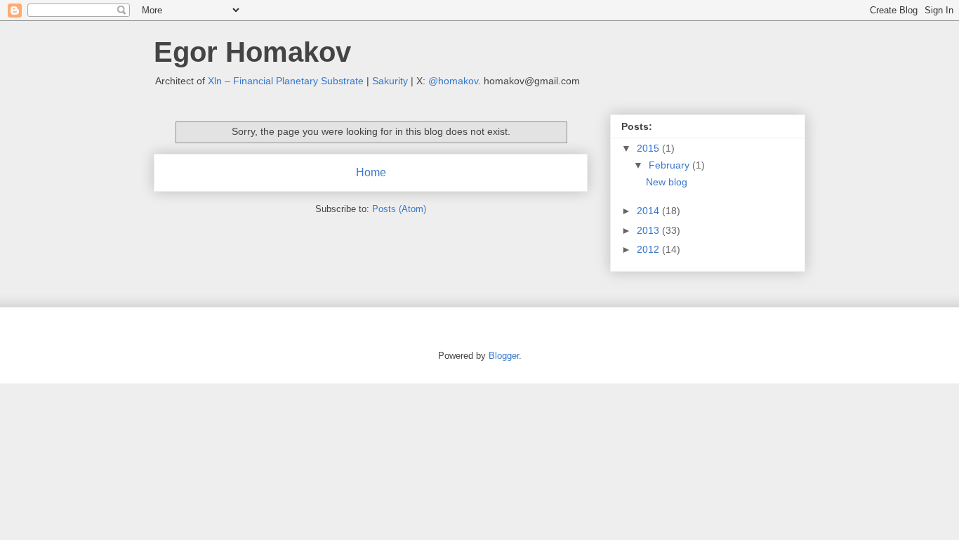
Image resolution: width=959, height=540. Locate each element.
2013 (649, 230)
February (670, 165)
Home (371, 172)
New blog (666, 181)
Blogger (504, 355)
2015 (649, 148)
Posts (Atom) (399, 209)
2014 (649, 210)
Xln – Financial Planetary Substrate (286, 80)
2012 (649, 249)
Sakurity (390, 80)
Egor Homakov (252, 52)
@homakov (453, 80)
